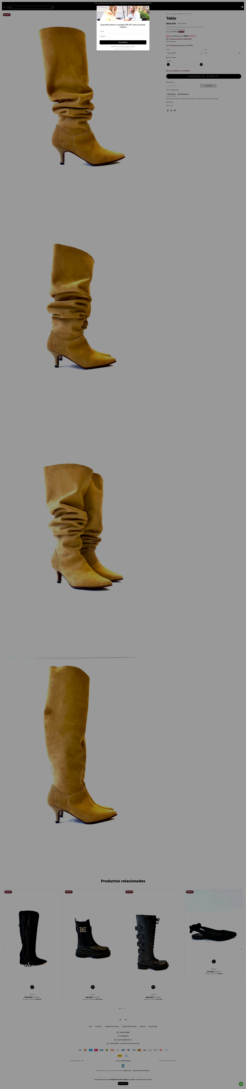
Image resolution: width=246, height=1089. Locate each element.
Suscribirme (123, 42)
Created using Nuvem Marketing (123, 49)
